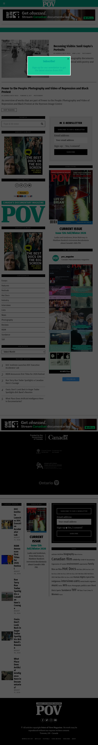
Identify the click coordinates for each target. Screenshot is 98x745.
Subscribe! (49, 61)
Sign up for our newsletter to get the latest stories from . (49, 69)
